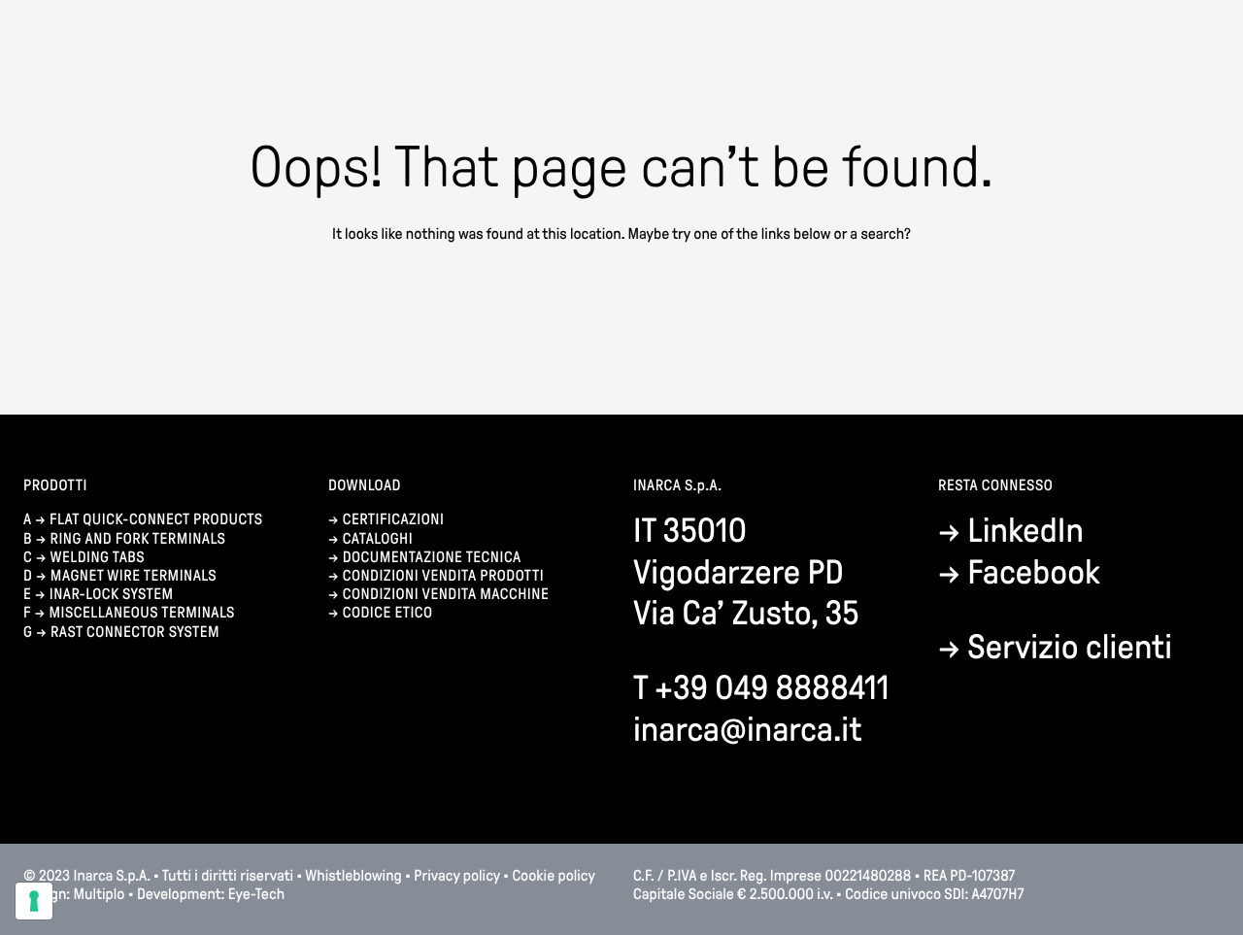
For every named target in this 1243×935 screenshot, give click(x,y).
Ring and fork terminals (138, 539)
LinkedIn (1025, 531)
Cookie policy (553, 876)
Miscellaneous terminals (141, 613)
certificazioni (394, 520)
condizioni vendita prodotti (443, 576)
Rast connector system (134, 632)
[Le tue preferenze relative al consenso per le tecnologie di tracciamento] (34, 901)
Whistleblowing (355, 876)
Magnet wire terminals (133, 576)
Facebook (1033, 572)
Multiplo (99, 894)
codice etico (388, 613)
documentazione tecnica (432, 558)
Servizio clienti (1069, 647)
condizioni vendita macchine (448, 594)
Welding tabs (97, 558)
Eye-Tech (256, 894)
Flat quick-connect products (156, 520)
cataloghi (378, 539)
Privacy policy (456, 876)
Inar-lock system (112, 594)
